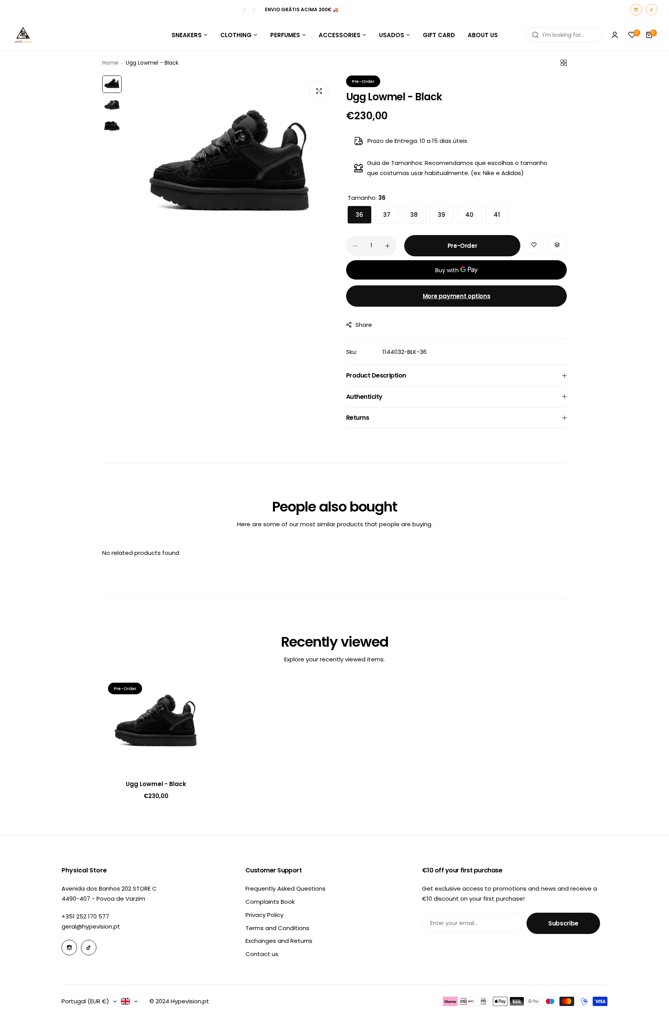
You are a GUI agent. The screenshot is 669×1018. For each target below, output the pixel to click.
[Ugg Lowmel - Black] (156, 725)
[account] (614, 34)
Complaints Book (270, 902)
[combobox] (563, 35)
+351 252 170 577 (85, 916)
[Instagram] (636, 9)
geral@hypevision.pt (91, 926)
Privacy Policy (264, 915)
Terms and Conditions (277, 928)
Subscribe (563, 923)
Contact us (261, 954)
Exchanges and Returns (278, 941)
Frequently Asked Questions (285, 888)
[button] (244, 10)
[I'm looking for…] (535, 35)
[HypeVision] (23, 34)
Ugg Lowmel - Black (156, 784)
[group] (229, 169)
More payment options (457, 296)
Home (110, 63)
